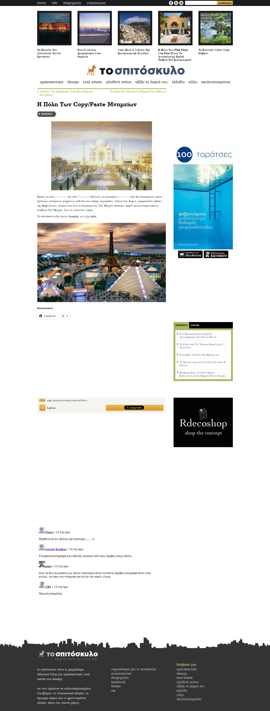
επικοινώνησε (121, 673)
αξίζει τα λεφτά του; (151, 82)
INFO (55, 3)
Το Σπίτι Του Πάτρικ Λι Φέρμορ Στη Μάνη (137, 91)
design (73, 82)
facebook (118, 682)
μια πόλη (124, 197)
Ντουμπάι (83, 197)
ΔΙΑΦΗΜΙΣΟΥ (72, 3)
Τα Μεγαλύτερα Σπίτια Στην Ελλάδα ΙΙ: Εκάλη (202, 363)
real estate (92, 82)
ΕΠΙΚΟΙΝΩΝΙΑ (96, 3)
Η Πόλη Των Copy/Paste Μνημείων (87, 104)
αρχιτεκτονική (51, 82)
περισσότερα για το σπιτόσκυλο (133, 669)
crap (49, 400)
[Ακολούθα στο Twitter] (176, 2)
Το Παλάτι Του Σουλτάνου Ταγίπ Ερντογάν (49, 53)
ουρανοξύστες (79, 400)
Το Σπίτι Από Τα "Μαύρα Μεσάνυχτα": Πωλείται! (201, 345)
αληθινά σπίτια (118, 82)
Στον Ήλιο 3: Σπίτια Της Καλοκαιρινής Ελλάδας (134, 51)
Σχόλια (49, 408)
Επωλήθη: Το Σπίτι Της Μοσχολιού (199, 354)
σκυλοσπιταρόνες (215, 82)
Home (41, 3)
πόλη (192, 82)
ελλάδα (178, 82)
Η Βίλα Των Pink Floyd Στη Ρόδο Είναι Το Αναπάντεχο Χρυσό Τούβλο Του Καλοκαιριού (174, 55)
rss (113, 690)
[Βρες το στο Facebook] (171, 2)
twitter (116, 686)
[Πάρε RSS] (181, 2)
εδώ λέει (61, 197)
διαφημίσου (120, 678)
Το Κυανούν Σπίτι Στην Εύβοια (214, 51)
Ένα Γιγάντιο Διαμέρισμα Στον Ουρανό (89, 53)
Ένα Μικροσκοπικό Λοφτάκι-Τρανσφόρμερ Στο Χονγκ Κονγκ (198, 335)
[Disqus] (101, 467)
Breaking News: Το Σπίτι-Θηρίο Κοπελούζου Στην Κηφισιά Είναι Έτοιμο (202, 374)
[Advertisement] (66, 361)
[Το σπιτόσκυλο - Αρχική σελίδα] (135, 70)
